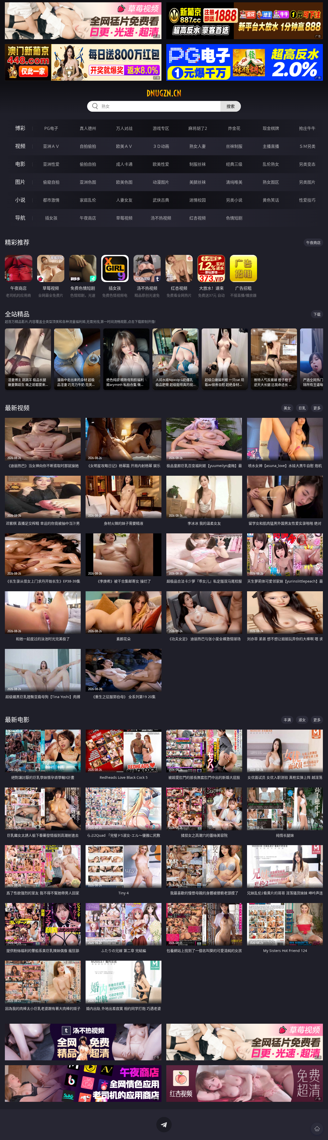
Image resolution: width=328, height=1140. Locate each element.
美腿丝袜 (197, 182)
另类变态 (307, 164)
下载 (317, 314)
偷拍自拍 (88, 164)
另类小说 (234, 200)
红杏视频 (197, 218)
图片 (20, 182)
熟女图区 (271, 182)
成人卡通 (124, 164)
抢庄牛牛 (307, 128)
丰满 (287, 719)
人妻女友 (124, 200)
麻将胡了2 (197, 128)
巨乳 (302, 408)
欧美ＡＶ (124, 146)
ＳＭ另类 (307, 146)
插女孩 (51, 218)
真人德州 (88, 128)
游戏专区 (161, 128)
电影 (20, 164)
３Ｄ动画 (161, 146)
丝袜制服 (234, 146)
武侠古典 (161, 200)
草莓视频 (124, 218)
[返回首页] (317, 1129)
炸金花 (234, 128)
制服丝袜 (197, 164)
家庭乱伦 (88, 200)
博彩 (20, 128)
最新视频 (17, 407)
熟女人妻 (197, 146)
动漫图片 (161, 182)
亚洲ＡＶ (51, 146)
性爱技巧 (307, 200)
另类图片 (307, 182)
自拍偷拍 (88, 146)
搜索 (231, 106)
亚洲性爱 (51, 164)
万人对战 (124, 128)
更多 (317, 408)
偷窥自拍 (51, 182)
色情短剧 (234, 218)
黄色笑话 (271, 200)
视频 (20, 146)
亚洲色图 (88, 182)
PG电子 (51, 128)
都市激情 (51, 200)
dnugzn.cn (164, 93)
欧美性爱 (161, 164)
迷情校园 (197, 200)
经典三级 (234, 164)
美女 (287, 408)
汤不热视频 (161, 218)
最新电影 (17, 719)
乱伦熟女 (271, 164)
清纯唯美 (234, 182)
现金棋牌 (271, 128)
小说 (20, 199)
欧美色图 (124, 182)
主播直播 (271, 146)
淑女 (302, 719)
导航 (20, 217)
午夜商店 (88, 218)
